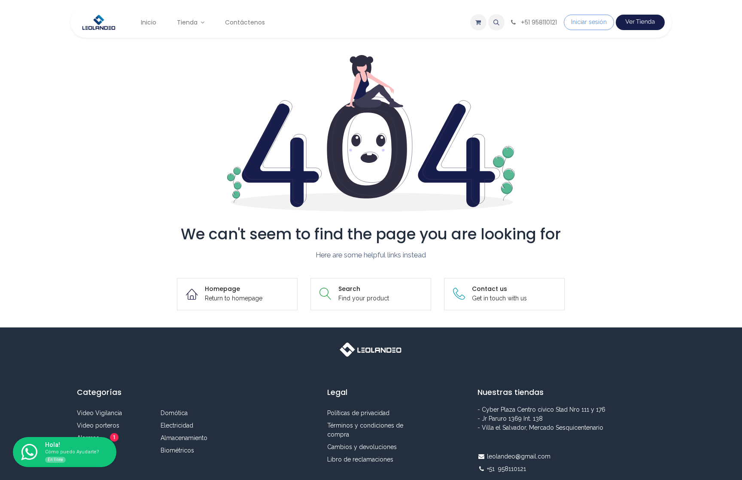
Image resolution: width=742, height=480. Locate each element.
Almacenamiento (184, 437)
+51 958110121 (507, 468)
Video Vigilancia (99, 413)
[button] (496, 22)
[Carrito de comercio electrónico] (478, 22)
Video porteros (98, 425)
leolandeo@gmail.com (518, 456)
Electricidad (177, 425)
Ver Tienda (640, 21)
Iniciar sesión (589, 21)
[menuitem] (149, 23)
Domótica (174, 413)
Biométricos (177, 450)
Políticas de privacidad (358, 413)
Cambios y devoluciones (362, 446)
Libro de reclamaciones (360, 459)
